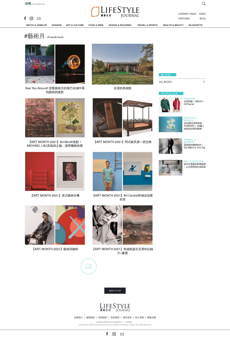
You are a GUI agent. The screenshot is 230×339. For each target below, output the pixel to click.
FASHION (56, 25)
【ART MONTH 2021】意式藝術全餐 (55, 195)
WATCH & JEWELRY (36, 25)
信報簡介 (78, 317)
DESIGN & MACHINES (120, 25)
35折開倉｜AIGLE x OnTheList (193, 103)
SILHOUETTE (196, 25)
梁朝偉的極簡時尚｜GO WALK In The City (194, 146)
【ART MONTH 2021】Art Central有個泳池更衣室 (122, 197)
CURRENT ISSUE (187, 13)
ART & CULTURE (75, 25)
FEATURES (184, 18)
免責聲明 (115, 317)
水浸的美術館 (122, 88)
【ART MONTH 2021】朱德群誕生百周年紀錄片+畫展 (122, 251)
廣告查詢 (127, 317)
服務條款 (90, 317)
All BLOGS (165, 81)
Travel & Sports (190, 141)
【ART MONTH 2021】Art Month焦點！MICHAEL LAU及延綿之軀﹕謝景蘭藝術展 (55, 144)
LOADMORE (88, 266)
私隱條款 (102, 317)
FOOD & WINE (96, 25)
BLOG (203, 18)
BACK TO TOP (115, 290)
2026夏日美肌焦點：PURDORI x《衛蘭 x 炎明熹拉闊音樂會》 (194, 125)
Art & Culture (194, 161)
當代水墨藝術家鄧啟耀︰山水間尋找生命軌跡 (195, 165)
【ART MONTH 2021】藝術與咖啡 (55, 249)
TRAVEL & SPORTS (147, 25)
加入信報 (139, 317)
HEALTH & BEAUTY (173, 25)
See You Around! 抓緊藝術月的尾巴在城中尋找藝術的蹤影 (55, 90)
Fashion (189, 98)
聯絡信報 (151, 317)
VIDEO (202, 13)
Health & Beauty (190, 119)
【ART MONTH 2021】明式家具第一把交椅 (122, 142)
